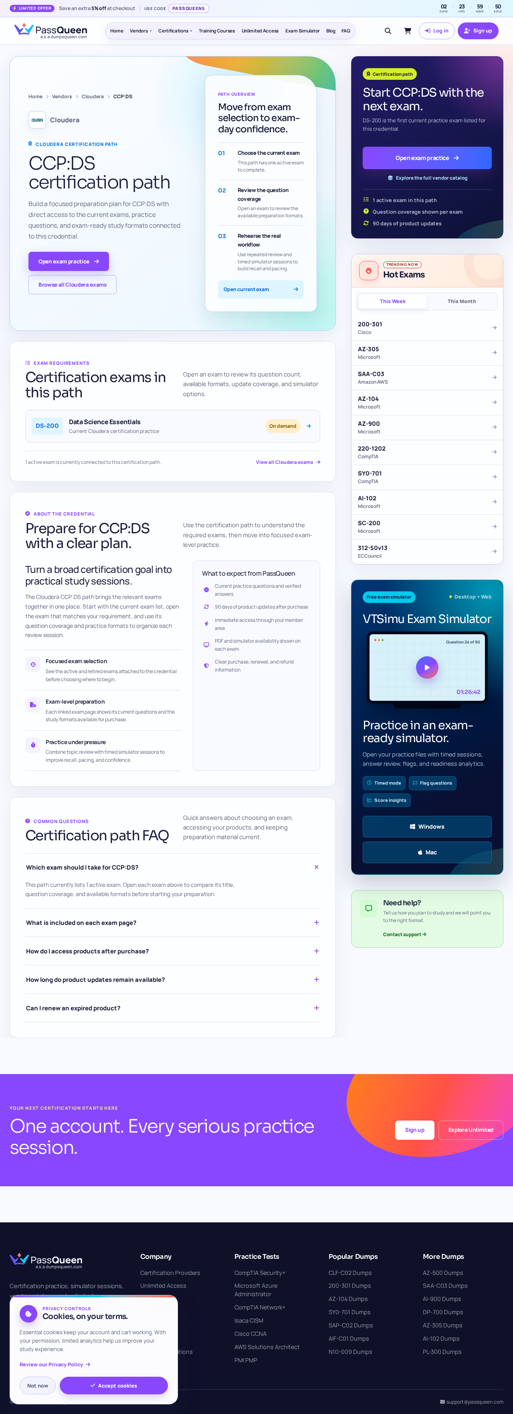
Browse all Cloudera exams (72, 284)
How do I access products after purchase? (87, 951)
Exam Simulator (302, 31)
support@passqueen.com (474, 1401)
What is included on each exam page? (81, 922)
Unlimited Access (260, 31)
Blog (330, 31)
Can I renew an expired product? (73, 1008)
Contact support (402, 934)
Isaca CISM (248, 1320)
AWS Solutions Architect (267, 1347)
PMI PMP (245, 1360)
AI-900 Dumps (442, 1299)
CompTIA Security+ (259, 1272)
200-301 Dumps (350, 1285)
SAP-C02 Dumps (351, 1325)
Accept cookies (117, 1385)
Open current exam (246, 289)
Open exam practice (63, 261)
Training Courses (216, 31)
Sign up (414, 1129)
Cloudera (93, 96)
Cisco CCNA (250, 1333)
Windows (431, 826)
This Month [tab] (462, 301)
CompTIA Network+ (259, 1307)
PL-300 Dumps (442, 1351)
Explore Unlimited (470, 1129)
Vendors (138, 31)
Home (116, 31)
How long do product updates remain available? (95, 979)
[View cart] (407, 30)
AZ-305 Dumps (443, 1325)
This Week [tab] (393, 301)
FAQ (345, 31)
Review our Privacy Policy (51, 1364)
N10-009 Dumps (350, 1351)
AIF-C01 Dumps (349, 1338)
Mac (431, 852)
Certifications (173, 31)
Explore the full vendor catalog (431, 177)
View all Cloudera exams (284, 462)
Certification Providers (170, 1272)
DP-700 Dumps (443, 1312)
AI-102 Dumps (441, 1338)
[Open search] (388, 30)
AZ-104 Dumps (348, 1299)
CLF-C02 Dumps (350, 1272)
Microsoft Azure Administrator (255, 1290)
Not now (37, 1385)
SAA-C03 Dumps (445, 1285)
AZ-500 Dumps (443, 1272)
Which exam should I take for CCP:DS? (82, 867)
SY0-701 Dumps (350, 1312)
